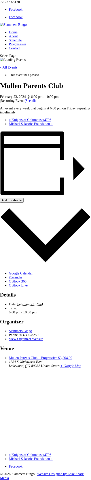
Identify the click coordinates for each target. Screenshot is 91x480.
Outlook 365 (18, 281)
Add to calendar (12, 200)
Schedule (15, 40)
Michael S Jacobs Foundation (31, 124)
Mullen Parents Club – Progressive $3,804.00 (40, 358)
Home (13, 32)
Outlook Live (18, 285)
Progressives (17, 44)
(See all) (30, 101)
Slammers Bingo (20, 331)
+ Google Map (70, 366)
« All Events (8, 67)
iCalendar (15, 277)
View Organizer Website (26, 339)
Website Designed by (52, 474)
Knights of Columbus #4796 (30, 120)
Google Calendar (21, 273)
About (13, 36)
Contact (14, 48)
